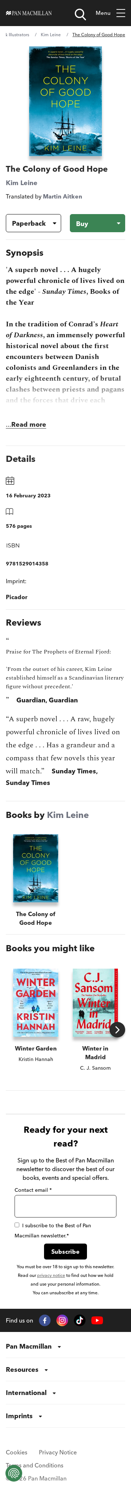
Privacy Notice (58, 1452)
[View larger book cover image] (65, 101)
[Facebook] (45, 1320)
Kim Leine (51, 34)
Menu (103, 12)
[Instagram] (62, 1320)
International (26, 1392)
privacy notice (51, 1275)
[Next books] (117, 1029)
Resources (22, 1369)
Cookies (16, 1452)
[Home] (29, 13)
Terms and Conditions (34, 1465)
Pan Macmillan (29, 1346)
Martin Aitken (62, 196)
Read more (28, 424)
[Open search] (80, 14)
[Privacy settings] (13, 1473)
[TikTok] (80, 1320)
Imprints (19, 1416)
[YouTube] (97, 1320)
